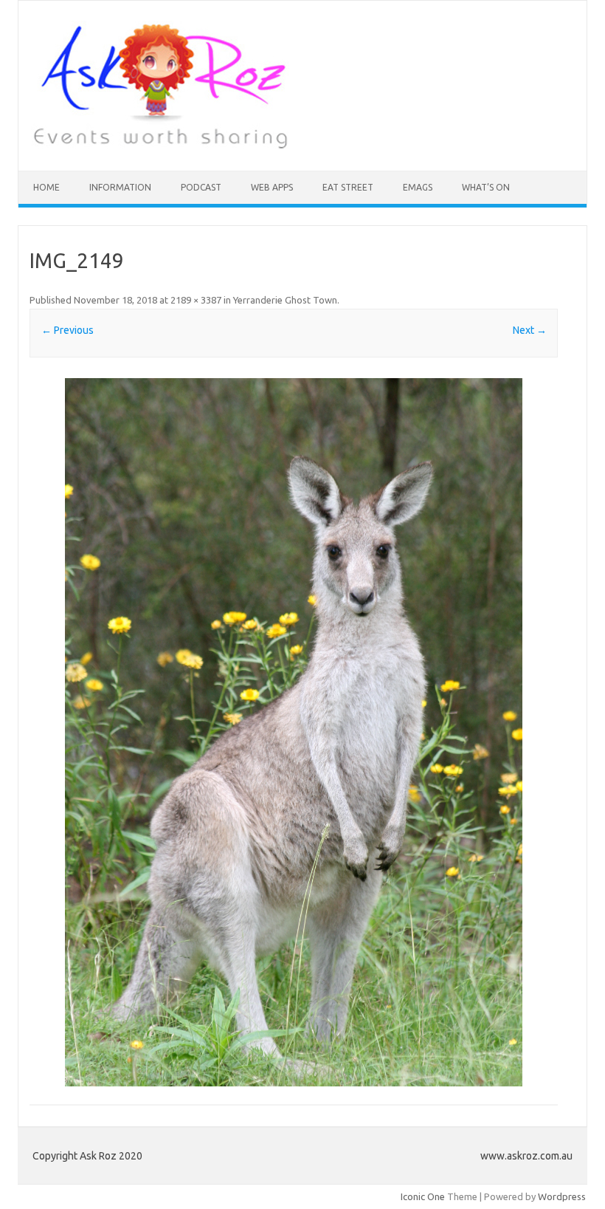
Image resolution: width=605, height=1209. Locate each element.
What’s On (486, 187)
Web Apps (272, 187)
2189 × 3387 (195, 300)
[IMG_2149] (294, 732)
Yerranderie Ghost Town (285, 300)
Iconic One (423, 1196)
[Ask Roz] (160, 145)
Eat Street (347, 187)
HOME (46, 187)
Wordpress (562, 1196)
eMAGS (417, 187)
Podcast (201, 187)
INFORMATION (120, 187)
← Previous (67, 330)
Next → (530, 330)
